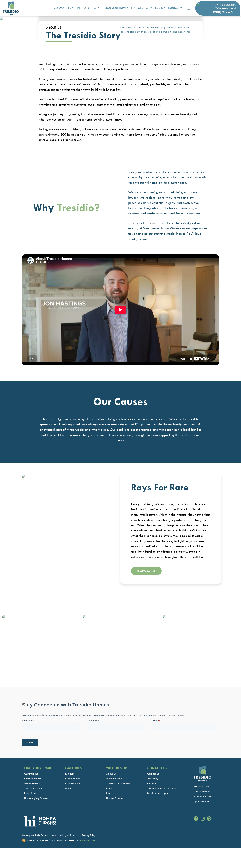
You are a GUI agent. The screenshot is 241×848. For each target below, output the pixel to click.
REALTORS (137, 8)
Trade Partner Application (161, 788)
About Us (111, 773)
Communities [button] (62, 8)
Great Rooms (72, 778)
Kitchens (69, 773)
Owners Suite (72, 783)
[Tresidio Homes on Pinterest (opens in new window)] (209, 819)
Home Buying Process (36, 798)
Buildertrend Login (157, 793)
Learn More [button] (146, 571)
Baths (68, 788)
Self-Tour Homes (33, 788)
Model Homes (32, 783)
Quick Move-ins (32, 778)
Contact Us (153, 773)
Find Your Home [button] (86, 8)
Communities (31, 773)
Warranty (152, 778)
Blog (108, 793)
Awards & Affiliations (118, 783)
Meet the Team (114, 778)
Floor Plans (30, 793)
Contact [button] (174, 8)
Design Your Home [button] (114, 8)
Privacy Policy (88, 835)
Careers (151, 783)
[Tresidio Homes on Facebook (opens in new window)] (196, 819)
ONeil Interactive (87, 840)
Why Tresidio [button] (154, 8)
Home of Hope (114, 798)
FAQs (109, 788)
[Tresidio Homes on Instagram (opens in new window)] (203, 819)
